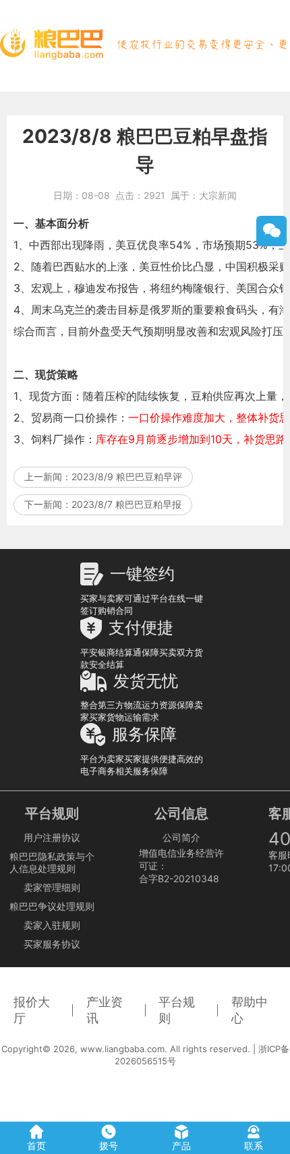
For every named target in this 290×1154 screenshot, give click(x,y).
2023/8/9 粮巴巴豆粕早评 (126, 476)
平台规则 (176, 1010)
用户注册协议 (52, 837)
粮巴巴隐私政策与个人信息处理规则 (51, 862)
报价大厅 (31, 1010)
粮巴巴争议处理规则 (51, 906)
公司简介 (181, 837)
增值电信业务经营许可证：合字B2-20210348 (181, 865)
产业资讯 (104, 1010)
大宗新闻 (218, 195)
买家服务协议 (52, 944)
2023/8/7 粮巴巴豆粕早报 (126, 504)
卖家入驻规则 (52, 925)
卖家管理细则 (52, 887)
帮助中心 (249, 1010)
